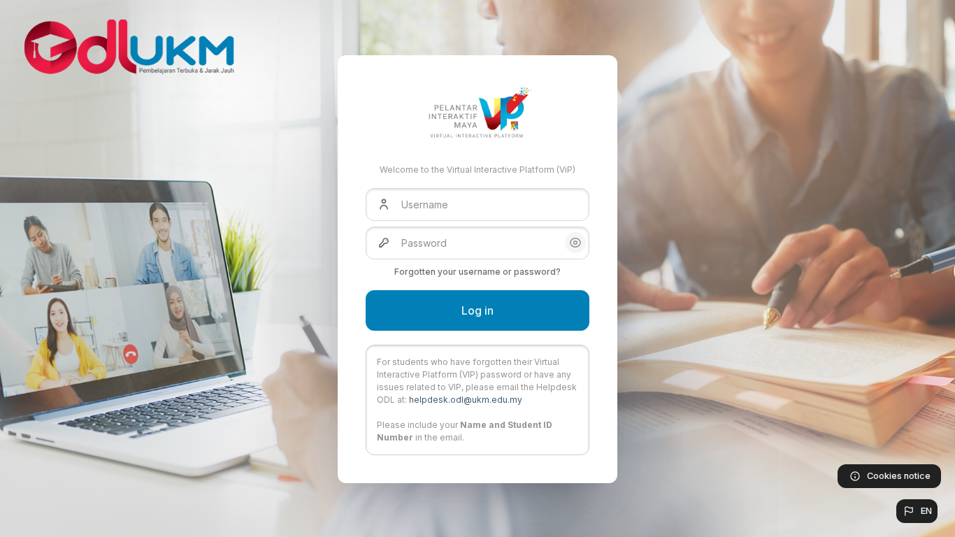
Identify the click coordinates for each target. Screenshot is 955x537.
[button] (917, 511)
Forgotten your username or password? (477, 271)
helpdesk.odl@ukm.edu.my (465, 399)
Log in (477, 310)
